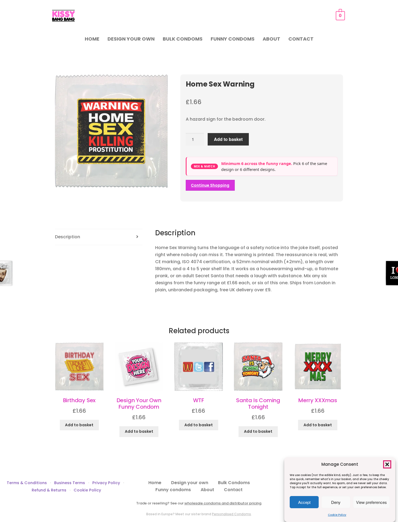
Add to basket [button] (79, 425)
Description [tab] (67, 237)
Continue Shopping (210, 185)
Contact (301, 38)
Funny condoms (233, 38)
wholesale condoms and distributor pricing (222, 503)
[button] (387, 464)
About (271, 38)
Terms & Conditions (27, 482)
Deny (336, 502)
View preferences (371, 502)
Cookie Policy (337, 515)
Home (92, 38)
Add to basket (228, 139)
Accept (304, 502)
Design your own (131, 38)
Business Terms (69, 482)
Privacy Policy (106, 482)
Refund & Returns (49, 490)
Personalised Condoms (231, 514)
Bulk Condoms (183, 38)
